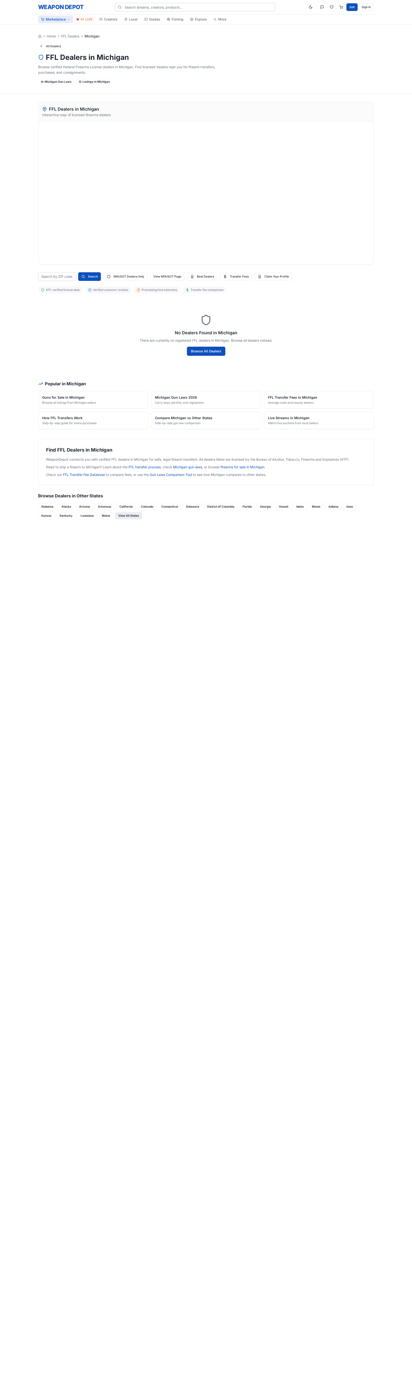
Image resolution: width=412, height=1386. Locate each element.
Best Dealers (205, 276)
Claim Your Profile (276, 276)
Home (51, 36)
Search (93, 276)
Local (133, 19)
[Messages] (322, 7)
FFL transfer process (145, 467)
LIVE (89, 19)
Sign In (366, 7)
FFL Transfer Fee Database (84, 475)
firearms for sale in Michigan (242, 467)
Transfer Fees (239, 276)
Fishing (177, 19)
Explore (201, 19)
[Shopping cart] (341, 7)
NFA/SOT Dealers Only (128, 276)
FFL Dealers (70, 36)
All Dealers (53, 46)
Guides (154, 19)
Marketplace (56, 19)
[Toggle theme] (310, 7)
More (222, 19)
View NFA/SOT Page (167, 276)
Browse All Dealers (206, 351)
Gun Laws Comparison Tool (171, 475)
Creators (111, 19)
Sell (352, 7)
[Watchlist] (331, 7)
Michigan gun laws (187, 467)
